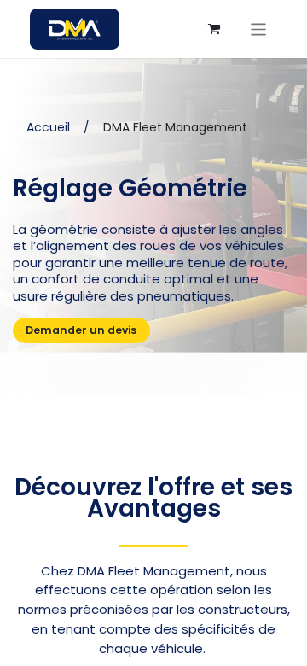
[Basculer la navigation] (259, 28)
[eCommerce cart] (214, 29)
